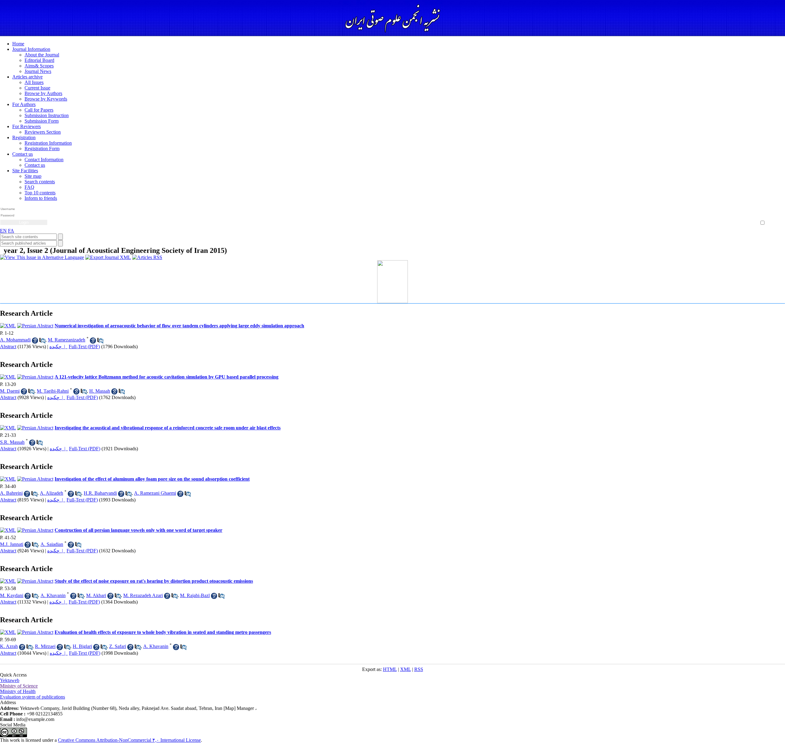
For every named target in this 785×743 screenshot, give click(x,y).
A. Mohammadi (15, 339)
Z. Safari (117, 646)
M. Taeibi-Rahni (53, 391)
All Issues (34, 82)
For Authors (24, 104)
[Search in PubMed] (42, 340)
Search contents (40, 181)
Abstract (8, 346)
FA (11, 230)
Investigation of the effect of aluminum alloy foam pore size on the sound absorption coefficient (152, 479)
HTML (390, 669)
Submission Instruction (47, 115)
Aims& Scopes (39, 65)
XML (405, 669)
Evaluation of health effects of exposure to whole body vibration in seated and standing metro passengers (163, 632)
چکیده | (58, 346)
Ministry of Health (18, 691)
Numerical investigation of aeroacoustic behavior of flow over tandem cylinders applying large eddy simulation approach (179, 325)
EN (3, 230)
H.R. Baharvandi (100, 493)
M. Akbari (96, 595)
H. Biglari (82, 646)
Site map (33, 176)
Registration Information (48, 143)
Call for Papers (39, 109)
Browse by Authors (43, 93)
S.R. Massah (12, 442)
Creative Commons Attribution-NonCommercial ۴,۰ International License (129, 740)
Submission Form (42, 121)
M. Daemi (10, 391)
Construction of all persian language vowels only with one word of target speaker (138, 530)
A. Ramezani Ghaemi (155, 493)
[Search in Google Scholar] (35, 340)
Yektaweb (9, 680)
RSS (418, 669)
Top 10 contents (40, 192)
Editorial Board (39, 60)
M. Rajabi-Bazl (195, 595)
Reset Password (771, 216)
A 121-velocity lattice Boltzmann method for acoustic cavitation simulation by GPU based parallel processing (166, 376)
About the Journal (42, 54)
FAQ (29, 187)
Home (18, 43)
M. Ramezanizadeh (66, 339)
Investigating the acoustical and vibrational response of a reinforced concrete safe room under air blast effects (168, 427)
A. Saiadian (51, 544)
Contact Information (44, 159)
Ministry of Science (19, 685)
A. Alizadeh (51, 493)
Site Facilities (25, 170)
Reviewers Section (43, 132)
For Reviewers (26, 126)
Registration (24, 137)
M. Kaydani (11, 595)
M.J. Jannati (11, 544)
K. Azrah (9, 646)
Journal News (38, 71)
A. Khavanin (53, 595)
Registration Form (42, 148)
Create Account (771, 211)
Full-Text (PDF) (84, 346)
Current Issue (37, 87)
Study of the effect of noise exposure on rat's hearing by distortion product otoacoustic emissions (154, 581)
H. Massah (99, 391)
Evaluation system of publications (32, 696)
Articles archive (27, 76)
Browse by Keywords (46, 98)
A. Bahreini (11, 493)
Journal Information (31, 49)
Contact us (22, 154)
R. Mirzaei (45, 646)
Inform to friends (41, 198)
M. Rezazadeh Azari (143, 595)
